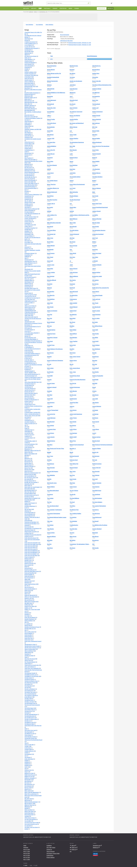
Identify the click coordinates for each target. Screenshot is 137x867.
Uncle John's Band (28, 759)
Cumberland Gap (28, 150)
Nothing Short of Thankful (30, 498)
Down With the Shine (29, 185)
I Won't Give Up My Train (30, 317)
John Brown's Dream (29, 375)
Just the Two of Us (29, 390)
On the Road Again (29, 512)
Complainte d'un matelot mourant (32, 139)
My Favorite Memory (29, 476)
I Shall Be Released (29, 310)
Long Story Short (28, 437)
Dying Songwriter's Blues (30, 188)
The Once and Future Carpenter (32, 705)
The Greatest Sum (28, 690)
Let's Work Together (29, 422)
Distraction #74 (28, 170)
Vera (25, 768)
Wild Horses (27, 800)
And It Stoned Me (28, 65)
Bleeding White (28, 107)
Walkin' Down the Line (29, 774)
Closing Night (27, 134)
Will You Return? (28, 803)
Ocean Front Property (29, 503)
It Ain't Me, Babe (28, 360)
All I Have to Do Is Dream (30, 56)
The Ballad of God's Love (30, 674)
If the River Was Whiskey (30, 339)
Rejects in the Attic (29, 563)
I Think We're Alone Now (30, 312)
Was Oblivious (27, 781)
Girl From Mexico (28, 236)
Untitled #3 (27, 763)
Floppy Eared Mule (29, 210)
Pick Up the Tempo (29, 530)
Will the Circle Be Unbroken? (31, 802)
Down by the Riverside (29, 180)
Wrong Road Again (29, 814)
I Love (25, 304)
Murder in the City (28, 474)
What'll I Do (27, 789)
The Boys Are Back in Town (31, 681)
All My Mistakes (28, 59)
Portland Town (28, 533)
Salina (26, 579)
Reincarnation (27, 561)
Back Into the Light (29, 84)
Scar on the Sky (28, 587)
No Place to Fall (28, 496)
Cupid (25, 151)
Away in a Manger (28, 81)
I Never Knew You (28, 307)
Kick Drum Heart (28, 395)
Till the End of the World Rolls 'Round (33, 740)
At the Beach (27, 77)
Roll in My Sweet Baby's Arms (31, 571)
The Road (26, 712)
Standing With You (29, 628)
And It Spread (27, 64)
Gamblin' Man (27, 229)
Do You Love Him (28, 173)
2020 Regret (27, 38)
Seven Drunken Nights (29, 588)
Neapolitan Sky (28, 484)
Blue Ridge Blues (28, 110)
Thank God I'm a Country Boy (31, 665)
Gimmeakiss (27, 234)
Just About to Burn (29, 383)
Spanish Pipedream (29, 619)
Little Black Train (28, 429)
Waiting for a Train (28, 773)
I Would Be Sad (28, 321)
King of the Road (28, 398)
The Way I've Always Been (30, 719)
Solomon (26, 612)
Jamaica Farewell (28, 371)
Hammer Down (28, 259)
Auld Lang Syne (28, 78)
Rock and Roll (27, 568)
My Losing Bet (27, 479)
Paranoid (26, 525)
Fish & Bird (27, 207)
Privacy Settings (50, 857)
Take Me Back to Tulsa (29, 644)
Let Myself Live (28, 420)
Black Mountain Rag (29, 102)
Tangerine (26, 654)
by (66, 40)
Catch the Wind (28, 121)
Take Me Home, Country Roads (32, 646)
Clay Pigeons (27, 132)
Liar (25, 425)
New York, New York (29, 491)
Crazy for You (27, 146)
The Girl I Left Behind (29, 689)
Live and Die (27, 433)
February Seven (28, 202)
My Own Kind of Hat (29, 480)
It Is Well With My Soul (29, 363)
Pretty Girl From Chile (29, 546)
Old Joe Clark (27, 509)
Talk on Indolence (28, 650)
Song (29, 24)
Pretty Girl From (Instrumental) (32, 539)
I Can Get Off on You (29, 296)
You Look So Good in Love (30, 824)
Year (51, 56)
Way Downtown (28, 784)
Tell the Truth (27, 660)
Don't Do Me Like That (29, 177)
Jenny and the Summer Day (31, 374)
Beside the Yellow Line (29, 97)
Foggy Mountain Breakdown (31, 213)
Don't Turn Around (28, 178)
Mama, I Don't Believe (29, 453)
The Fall (26, 687)
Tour (39, 24)
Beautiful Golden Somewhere (31, 92)
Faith (25, 193)
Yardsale (26, 816)
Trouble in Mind (28, 749)
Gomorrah (27, 247)
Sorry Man (27, 616)
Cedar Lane (27, 123)
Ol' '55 (25, 507)
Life (25, 426)
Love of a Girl (27, 445)
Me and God (27, 461)
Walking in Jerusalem (29, 778)
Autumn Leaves (28, 80)
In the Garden (27, 352)
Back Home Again (28, 83)
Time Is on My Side (29, 744)
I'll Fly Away (27, 328)
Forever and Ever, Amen (30, 216)
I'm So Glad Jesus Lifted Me (31, 332)
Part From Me (27, 526)
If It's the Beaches (28, 337)
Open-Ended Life (28, 515)
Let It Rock (27, 417)
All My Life (26, 57)
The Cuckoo (27, 684)
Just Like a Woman (29, 388)
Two (25, 755)
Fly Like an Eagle (28, 212)
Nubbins (26, 501)
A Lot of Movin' (28, 45)
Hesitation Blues (28, 280)
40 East (26, 40)
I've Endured (27, 334)
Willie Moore (27, 806)
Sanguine (26, 582)
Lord (25, 439)
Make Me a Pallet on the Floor (31, 450)
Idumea (26, 336)
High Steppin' (27, 282)
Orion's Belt (27, 520)
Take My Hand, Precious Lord (31, 647)
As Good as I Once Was (30, 75)
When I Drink (27, 790)
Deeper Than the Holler (30, 159)
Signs (25, 593)
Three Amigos (27, 735)
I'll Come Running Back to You (31, 326)
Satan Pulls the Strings (30, 584)
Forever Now (27, 220)
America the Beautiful (29, 62)
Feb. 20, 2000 (27, 201)
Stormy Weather (28, 633)
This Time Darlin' (28, 732)
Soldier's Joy (27, 608)
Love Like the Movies (29, 444)
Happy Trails (27, 264)
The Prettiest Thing (29, 709)
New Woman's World (29, 490)
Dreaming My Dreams (29, 186)
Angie (25, 70)
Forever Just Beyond (29, 218)
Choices (26, 127)
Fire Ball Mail (27, 205)
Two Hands (27, 757)
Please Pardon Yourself (30, 531)
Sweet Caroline (28, 635)
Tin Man (26, 746)
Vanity (26, 767)
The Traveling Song (29, 717)
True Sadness (27, 754)
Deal (25, 156)
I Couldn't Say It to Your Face (31, 298)
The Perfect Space (28, 708)
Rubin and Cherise (28, 576)
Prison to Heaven (28, 557)
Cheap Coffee (27, 126)
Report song (57, 48)
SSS (25, 622)
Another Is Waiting (29, 72)
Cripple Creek (27, 148)
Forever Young (28, 221)
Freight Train (27, 226)
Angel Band (27, 67)
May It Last (27, 460)
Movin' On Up (27, 471)
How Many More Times (30, 288)
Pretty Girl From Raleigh (30, 553)
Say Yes (26, 585)
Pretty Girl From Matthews (31, 550)
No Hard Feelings (28, 493)
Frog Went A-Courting (29, 228)
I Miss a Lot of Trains (29, 305)
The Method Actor (28, 700)
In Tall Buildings (28, 347)
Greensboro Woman (29, 253)
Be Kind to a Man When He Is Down (33, 89)
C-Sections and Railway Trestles (32, 118)
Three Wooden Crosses (30, 736)
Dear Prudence (28, 158)
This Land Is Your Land (30, 730)
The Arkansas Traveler (29, 673)
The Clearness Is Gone (29, 682)
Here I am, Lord (28, 278)
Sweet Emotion (28, 636)
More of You (27, 468)
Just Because (27, 387)
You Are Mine (27, 821)
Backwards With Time (29, 86)
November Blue (28, 499)
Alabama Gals (27, 53)
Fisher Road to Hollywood (30, 208)
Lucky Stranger (28, 447)
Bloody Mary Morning (29, 108)
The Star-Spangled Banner (30, 714)
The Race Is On (28, 711)
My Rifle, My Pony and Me (30, 482)
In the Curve (27, 350)
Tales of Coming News (29, 649)
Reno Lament (27, 565)
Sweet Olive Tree (28, 638)
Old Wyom (26, 511)
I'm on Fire (26, 331)
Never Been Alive (28, 488)
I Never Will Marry (28, 309)
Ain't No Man (27, 51)
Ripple (26, 566)
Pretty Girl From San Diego (30, 555)
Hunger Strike (27, 293)
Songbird (26, 614)
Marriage (26, 455)
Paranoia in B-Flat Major (30, 523)
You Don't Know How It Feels (31, 822)
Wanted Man (27, 779)
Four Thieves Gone (29, 224)
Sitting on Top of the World (30, 596)
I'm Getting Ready (28, 329)
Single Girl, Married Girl (30, 595)
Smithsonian (27, 604)
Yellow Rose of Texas (29, 817)
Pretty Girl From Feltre (29, 547)
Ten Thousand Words (29, 662)
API (70, 851)
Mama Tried (27, 452)
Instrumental (27, 356)
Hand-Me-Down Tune (29, 261)
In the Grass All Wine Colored (31, 353)
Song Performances (92, 56)
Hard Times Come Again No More (32, 266)
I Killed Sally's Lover (29, 301)
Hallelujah (26, 256)
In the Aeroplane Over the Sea (31, 348)
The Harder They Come (30, 692)
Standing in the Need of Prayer (31, 627)
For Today (26, 215)
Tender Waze (27, 663)
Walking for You (28, 776)
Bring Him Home (28, 115)
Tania (25, 657)
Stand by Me (27, 625)
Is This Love (27, 358)
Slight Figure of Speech (30, 601)
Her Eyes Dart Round (29, 277)
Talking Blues (27, 652)
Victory (26, 771)
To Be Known (27, 747)
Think (25, 728)
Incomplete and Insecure (30, 355)
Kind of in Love (28, 396)
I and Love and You (29, 294)
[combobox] (69, 3)
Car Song (26, 119)
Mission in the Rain (29, 466)
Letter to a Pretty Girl (29, 423)
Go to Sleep (27, 242)
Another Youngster (29, 73)
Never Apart (27, 485)
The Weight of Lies (28, 722)
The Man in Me (28, 698)
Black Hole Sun (28, 100)
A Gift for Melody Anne (30, 43)
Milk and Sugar (28, 464)
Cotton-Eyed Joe (28, 142)
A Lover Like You (28, 46)
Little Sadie (27, 431)
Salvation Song (28, 581)
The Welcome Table (29, 724)
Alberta (26, 54)
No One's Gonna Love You (30, 495)
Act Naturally (27, 49)
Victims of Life (27, 770)
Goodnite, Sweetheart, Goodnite (32, 250)
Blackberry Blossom (29, 105)
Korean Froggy (28, 401)
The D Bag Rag (28, 685)
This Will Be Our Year (29, 733)
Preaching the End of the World (32, 534)
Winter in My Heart (29, 811)
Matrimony (27, 458)
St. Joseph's (27, 623)
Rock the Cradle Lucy (29, 569)
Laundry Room (28, 404)
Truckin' (26, 752)
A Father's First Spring (29, 42)
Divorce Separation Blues (30, 172)
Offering (26, 504)
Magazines (27, 449)
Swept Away (27, 639)
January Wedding (28, 372)
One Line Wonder (28, 514)
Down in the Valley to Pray (30, 183)
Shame (26, 592)
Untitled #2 (27, 762)
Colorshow (27, 137)
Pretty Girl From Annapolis (30, 542)
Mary (25, 457)
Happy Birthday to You (30, 263)
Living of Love (27, 434)
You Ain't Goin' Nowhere (30, 819)
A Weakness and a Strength (31, 48)
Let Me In (26, 418)
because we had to (29, 94)
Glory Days (27, 240)
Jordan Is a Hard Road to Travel (32, 377)
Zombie (26, 829)
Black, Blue (27, 104)
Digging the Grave (28, 169)
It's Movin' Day (27, 367)
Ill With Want (27, 345)
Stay (25, 630)
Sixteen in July (27, 598)
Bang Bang (27, 88)
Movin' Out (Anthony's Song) (31, 472)
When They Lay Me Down (30, 794)
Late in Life (27, 402)
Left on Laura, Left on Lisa (30, 415)
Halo (25, 258)
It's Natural (27, 369)
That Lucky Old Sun (29, 666)
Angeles (26, 69)
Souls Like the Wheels (29, 617)
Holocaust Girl (27, 285)
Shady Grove (27, 590)
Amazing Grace (28, 61)
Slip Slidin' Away (28, 603)
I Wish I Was (27, 315)
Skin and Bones (28, 600)
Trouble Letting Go (29, 751)
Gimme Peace (27, 232)
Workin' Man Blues (28, 813)
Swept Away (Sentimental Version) (32, 641)
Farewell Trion (27, 196)
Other (49, 24)
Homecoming (27, 286)
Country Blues (27, 143)
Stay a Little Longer (29, 631)
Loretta (26, 442)
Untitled (26, 760)
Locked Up (27, 436)
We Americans (27, 786)
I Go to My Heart (28, 299)
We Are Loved (27, 787)
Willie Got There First (29, 805)
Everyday (26, 191)
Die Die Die (26, 166)
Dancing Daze (27, 153)
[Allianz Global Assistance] (95, 854)
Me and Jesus (27, 463)
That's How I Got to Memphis (31, 668)
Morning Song (27, 469)
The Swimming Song (29, 716)
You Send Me (27, 825)
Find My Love (27, 204)
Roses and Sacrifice (29, 573)
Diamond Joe (27, 164)
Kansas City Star (28, 391)
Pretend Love (27, 536)
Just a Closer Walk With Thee (31, 382)
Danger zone (27, 154)
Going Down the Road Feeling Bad (32, 243)
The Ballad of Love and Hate (31, 676)
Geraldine (26, 231)
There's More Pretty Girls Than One (32, 725)
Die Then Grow (28, 167)
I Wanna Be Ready (28, 313)
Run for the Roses (28, 577)
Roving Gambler (28, 574)
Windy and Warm (28, 809)
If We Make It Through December (32, 340)
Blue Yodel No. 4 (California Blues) (32, 111)
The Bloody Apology (29, 679)
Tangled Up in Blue (28, 655)
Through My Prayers (29, 738)
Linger (26, 428)
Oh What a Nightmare (29, 506)
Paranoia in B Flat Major (30, 522)
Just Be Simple (28, 385)
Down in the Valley (28, 181)
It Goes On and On (28, 361)
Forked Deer (27, 223)
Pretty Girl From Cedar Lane (31, 544)
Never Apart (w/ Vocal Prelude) (32, 487)
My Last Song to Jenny (30, 477)
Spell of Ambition (28, 620)
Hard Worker (27, 269)
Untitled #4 (27, 765)
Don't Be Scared (28, 175)
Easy (25, 189)
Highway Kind (27, 283)
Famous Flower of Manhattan (31, 194)
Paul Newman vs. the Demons (31, 528)
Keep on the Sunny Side (30, 393)
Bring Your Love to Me (29, 116)
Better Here (27, 99)
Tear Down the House (29, 658)
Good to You (27, 248)
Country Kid (27, 145)
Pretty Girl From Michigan (30, 552)
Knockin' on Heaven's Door (30, 399)
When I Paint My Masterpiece (31, 792)
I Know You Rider (28, 302)
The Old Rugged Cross (29, 703)
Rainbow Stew (28, 558)
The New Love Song (29, 701)
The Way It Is (27, 720)
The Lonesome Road (29, 693)
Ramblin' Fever (28, 560)
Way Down (27, 782)
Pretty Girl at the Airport (30, 538)
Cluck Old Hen (27, 135)
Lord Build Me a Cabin (29, 441)
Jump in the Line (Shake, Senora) (32, 379)
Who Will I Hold (28, 798)
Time (25, 743)
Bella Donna (27, 96)
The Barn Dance (28, 678)
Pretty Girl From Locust (30, 549)
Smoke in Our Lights (29, 606)
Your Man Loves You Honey (31, 827)
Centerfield (27, 124)
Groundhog (27, 255)
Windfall (26, 808)
